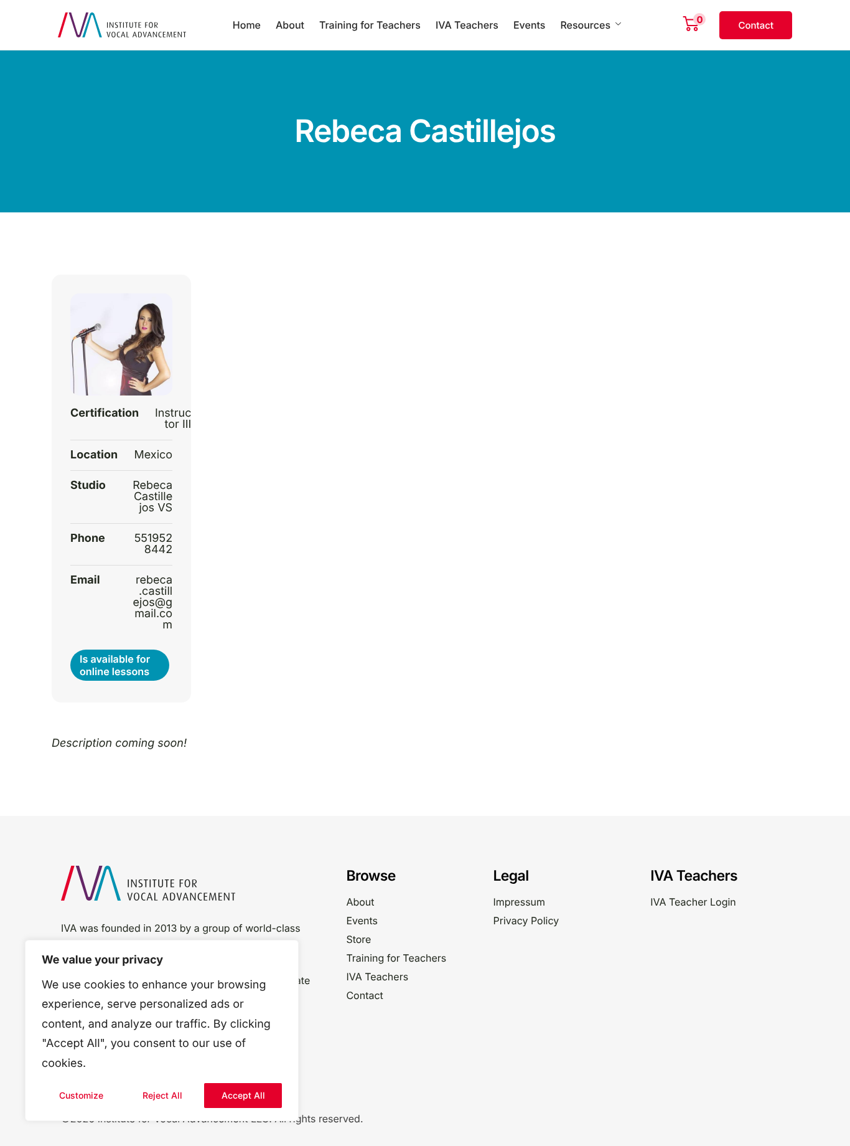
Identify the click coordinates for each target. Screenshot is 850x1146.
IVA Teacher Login (693, 902)
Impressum (519, 902)
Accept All (243, 1095)
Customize (81, 1095)
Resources (585, 25)
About (290, 25)
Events (529, 25)
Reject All (162, 1095)
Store (358, 939)
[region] (162, 1031)
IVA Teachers (467, 25)
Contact (364, 995)
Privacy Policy (526, 920)
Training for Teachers (370, 25)
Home (247, 25)
